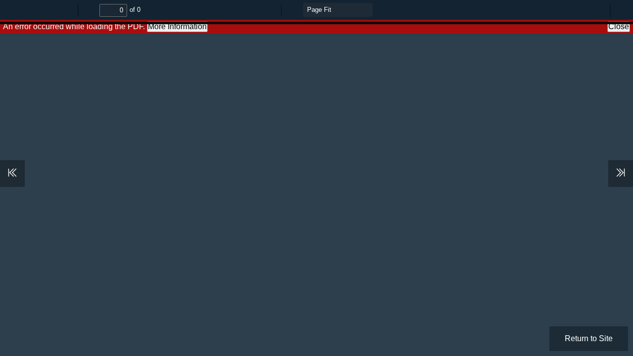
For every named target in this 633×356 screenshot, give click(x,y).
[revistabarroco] (492, 8)
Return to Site (589, 338)
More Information (177, 26)
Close (618, 26)
